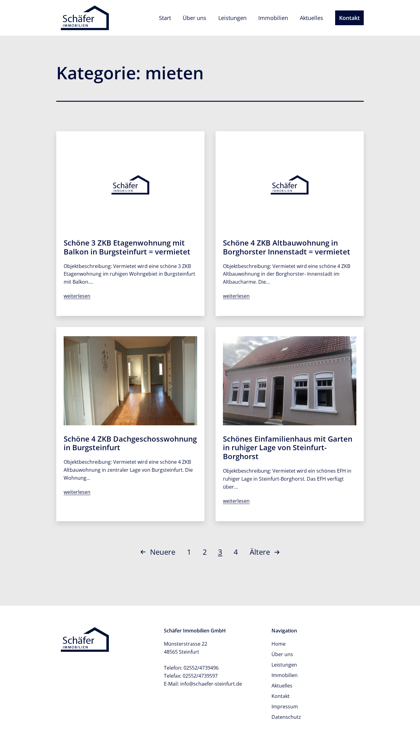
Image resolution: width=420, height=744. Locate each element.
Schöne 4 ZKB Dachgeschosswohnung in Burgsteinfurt (130, 443)
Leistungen (232, 18)
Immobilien (273, 18)
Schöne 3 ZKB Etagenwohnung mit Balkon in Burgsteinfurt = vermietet (127, 247)
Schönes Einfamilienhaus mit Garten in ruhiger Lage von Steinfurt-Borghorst (287, 448)
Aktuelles (311, 18)
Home (278, 643)
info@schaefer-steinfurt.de (211, 683)
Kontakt (349, 18)
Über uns (194, 18)
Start (165, 18)
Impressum (284, 706)
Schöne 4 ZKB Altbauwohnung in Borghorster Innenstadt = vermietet (286, 247)
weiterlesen (77, 296)
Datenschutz (286, 717)
